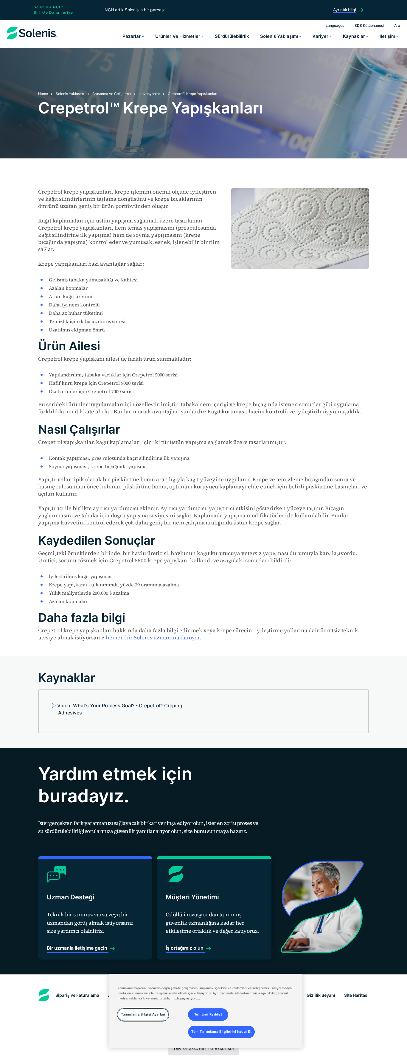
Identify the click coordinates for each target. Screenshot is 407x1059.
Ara (397, 25)
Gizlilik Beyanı (321, 995)
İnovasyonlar (149, 93)
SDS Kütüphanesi (369, 25)
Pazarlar (132, 36)
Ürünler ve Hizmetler (178, 36)
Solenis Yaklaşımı (279, 36)
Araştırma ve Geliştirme (111, 93)
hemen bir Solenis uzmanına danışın (153, 637)
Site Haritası (356, 995)
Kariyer (321, 36)
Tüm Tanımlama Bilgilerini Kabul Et (221, 1032)
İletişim (388, 36)
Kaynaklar (354, 36)
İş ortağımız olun (185, 948)
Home (43, 93)
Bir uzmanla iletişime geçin (77, 948)
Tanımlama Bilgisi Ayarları (203, 1048)
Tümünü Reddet (208, 1015)
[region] (205, 1011)
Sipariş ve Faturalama (77, 995)
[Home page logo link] (32, 39)
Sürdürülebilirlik (232, 36)
